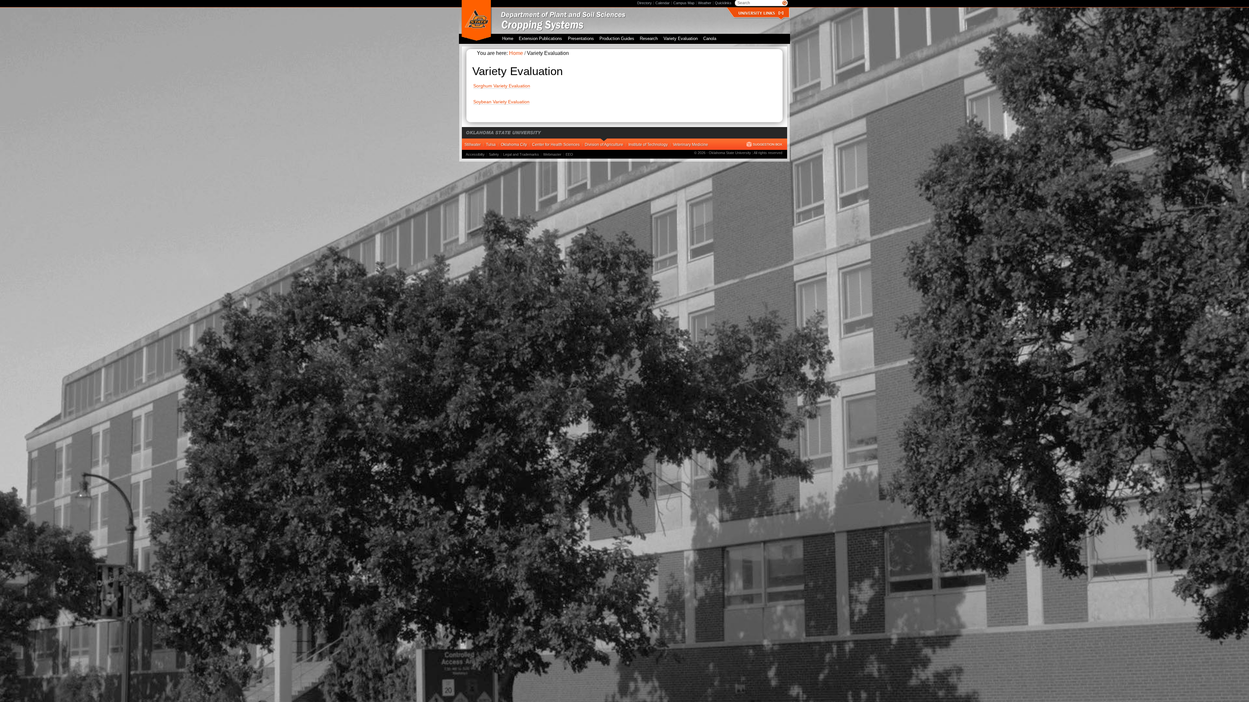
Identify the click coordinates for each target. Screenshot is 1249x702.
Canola (709, 38)
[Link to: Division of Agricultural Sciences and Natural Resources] (476, 21)
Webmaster (552, 154)
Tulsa (491, 144)
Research (649, 38)
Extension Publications (540, 38)
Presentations (581, 38)
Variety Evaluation (681, 38)
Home (507, 38)
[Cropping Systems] (582, 15)
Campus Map (683, 3)
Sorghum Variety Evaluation (501, 85)
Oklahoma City (514, 144)
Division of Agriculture (604, 144)
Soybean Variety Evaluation (501, 101)
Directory (644, 3)
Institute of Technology (648, 144)
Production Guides (616, 38)
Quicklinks (723, 3)
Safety (494, 154)
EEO (569, 154)
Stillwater (472, 144)
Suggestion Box (764, 144)
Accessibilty (475, 154)
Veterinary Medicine (690, 144)
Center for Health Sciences (556, 144)
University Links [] (760, 13)
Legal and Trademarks (521, 154)
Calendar (662, 3)
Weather (704, 3)
